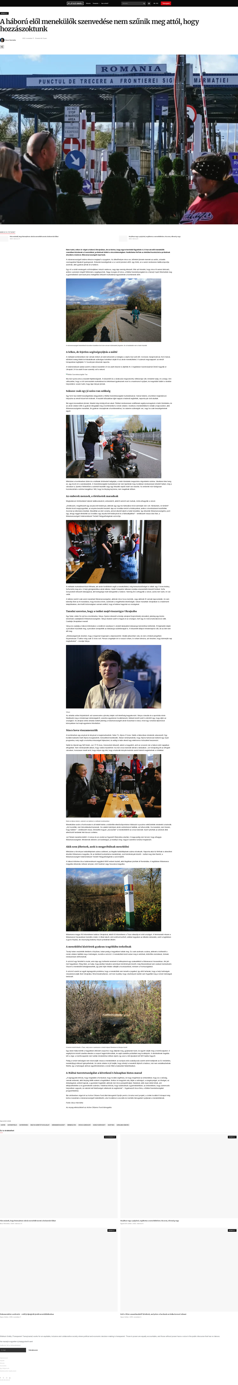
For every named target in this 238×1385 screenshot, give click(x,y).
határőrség (23, 1125)
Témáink (95, 3)
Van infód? (104, 3)
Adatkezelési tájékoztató (8, 1371)
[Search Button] (144, 3)
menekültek (71, 1125)
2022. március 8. (133, 238)
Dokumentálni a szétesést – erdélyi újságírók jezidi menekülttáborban (27, 1314)
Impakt (2, 1360)
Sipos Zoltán (4, 1317)
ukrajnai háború (123, 1125)
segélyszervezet (99, 1125)
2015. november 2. (136, 1317)
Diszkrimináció (110, 1137)
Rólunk (88, 3)
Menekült (4, 13)
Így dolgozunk (4, 1368)
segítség (111, 1125)
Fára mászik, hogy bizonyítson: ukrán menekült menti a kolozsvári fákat (34, 236)
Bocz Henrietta (10, 40)
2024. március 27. (15, 238)
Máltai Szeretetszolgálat (40, 1125)
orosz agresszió (84, 1125)
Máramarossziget (58, 1125)
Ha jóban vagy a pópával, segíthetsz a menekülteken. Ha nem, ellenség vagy (155, 236)
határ (3, 1125)
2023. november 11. (28, 38)
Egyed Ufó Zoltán (126, 1223)
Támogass (166, 3)
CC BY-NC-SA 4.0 (5, 1380)
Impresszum (4, 1358)
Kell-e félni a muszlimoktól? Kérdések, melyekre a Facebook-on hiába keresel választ (153, 1314)
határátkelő (12, 1125)
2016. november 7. (15, 1317)
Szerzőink (3, 1366)
